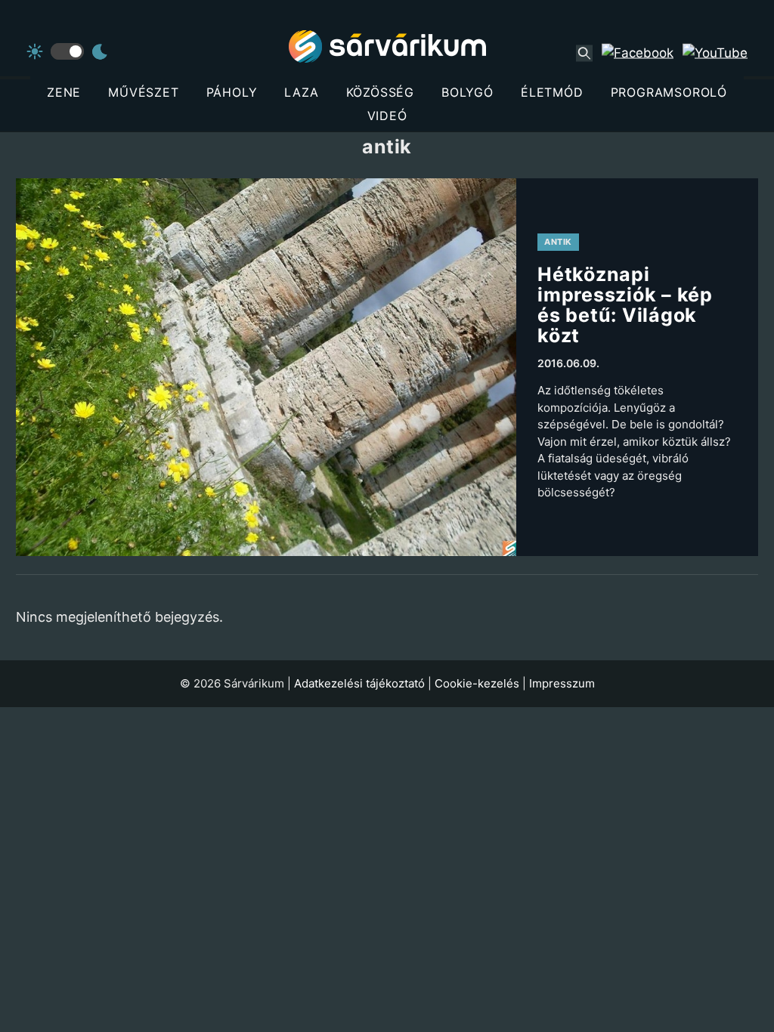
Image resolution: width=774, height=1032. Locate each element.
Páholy (232, 92)
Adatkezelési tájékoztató (359, 683)
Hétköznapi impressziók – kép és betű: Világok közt (625, 305)
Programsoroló (669, 92)
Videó (387, 115)
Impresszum (562, 683)
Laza (301, 92)
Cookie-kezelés (477, 683)
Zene (64, 92)
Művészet (143, 92)
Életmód (552, 92)
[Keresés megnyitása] (584, 53)
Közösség (380, 92)
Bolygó (467, 92)
